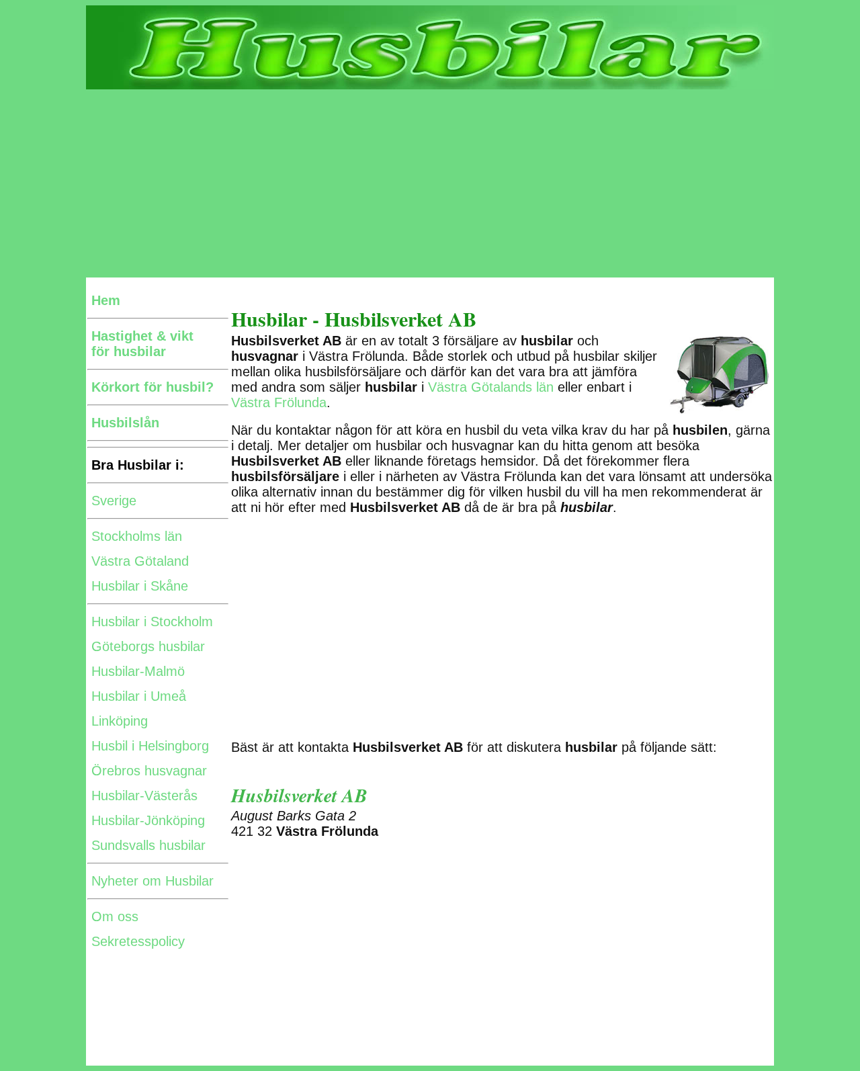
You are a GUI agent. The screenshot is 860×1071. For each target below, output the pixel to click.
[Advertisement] (430, 183)
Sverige (113, 500)
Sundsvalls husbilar (148, 845)
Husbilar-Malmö (138, 671)
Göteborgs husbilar (148, 646)
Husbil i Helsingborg (150, 745)
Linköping (119, 721)
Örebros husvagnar (149, 770)
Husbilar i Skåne (139, 586)
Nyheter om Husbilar (152, 880)
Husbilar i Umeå (138, 696)
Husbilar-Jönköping (148, 820)
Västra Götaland (140, 561)
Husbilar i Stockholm (152, 621)
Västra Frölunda (279, 402)
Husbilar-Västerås (144, 795)
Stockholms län (136, 536)
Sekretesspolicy (138, 941)
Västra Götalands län (491, 387)
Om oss (114, 916)
